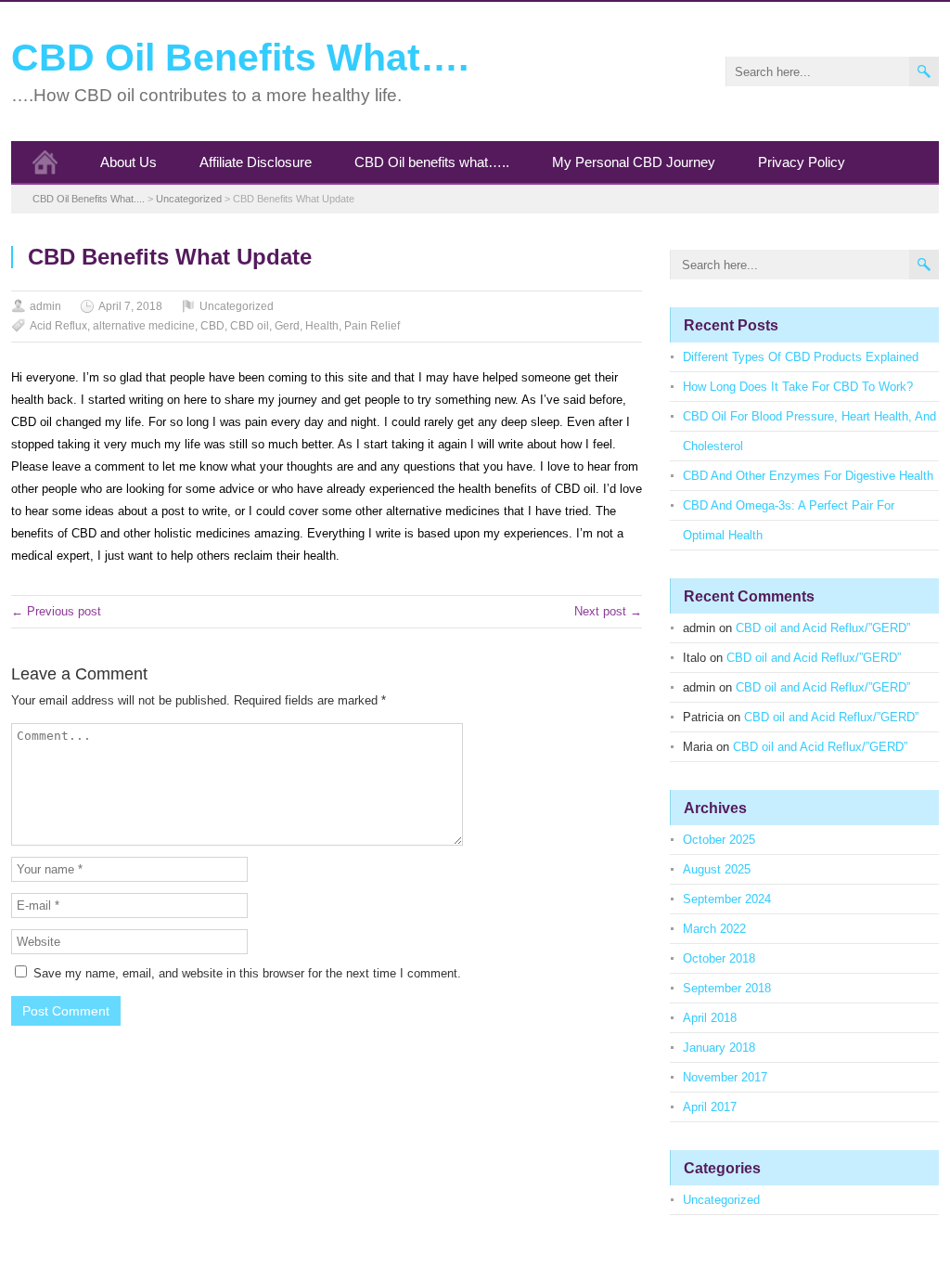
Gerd (287, 325)
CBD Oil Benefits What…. (240, 57)
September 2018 (727, 988)
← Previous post (56, 611)
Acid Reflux (58, 325)
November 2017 (725, 1077)
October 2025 (719, 840)
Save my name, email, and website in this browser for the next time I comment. (247, 973)
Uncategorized (236, 306)
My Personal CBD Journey (633, 162)
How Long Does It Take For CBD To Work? (798, 387)
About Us (128, 162)
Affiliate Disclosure (255, 162)
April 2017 (710, 1107)
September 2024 (727, 899)
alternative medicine (144, 325)
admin (45, 306)
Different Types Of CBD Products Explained (800, 357)
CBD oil (249, 325)
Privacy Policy (801, 162)
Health (322, 325)
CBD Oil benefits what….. (431, 162)
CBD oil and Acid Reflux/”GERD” (823, 628)
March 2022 (714, 929)
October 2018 (719, 958)
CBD (212, 325)
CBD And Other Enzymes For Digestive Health (808, 476)
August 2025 (717, 869)
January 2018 (719, 1048)
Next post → (608, 611)
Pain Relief (372, 325)
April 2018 (710, 1018)
